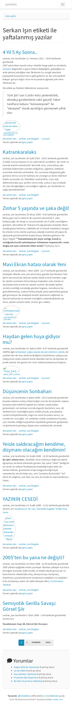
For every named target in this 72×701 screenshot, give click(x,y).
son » (48, 642)
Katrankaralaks (19, 152)
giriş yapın (27, 142)
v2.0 (45, 695)
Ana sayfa (10, 16)
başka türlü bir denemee (26, 667)
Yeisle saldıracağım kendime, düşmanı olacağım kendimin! (34, 447)
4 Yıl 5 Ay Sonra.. (20, 52)
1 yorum (45, 138)
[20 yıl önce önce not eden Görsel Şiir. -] (11, 369)
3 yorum (45, 251)
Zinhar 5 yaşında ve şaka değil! (36, 208)
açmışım (7, 68)
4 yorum (45, 323)
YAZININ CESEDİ (20, 499)
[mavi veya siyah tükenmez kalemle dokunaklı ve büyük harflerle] (9, 528)
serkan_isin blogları (29, 138)
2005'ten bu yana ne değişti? (33, 557)
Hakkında (53, 695)
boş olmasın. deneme (25, 674)
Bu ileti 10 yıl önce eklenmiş (28, 681)
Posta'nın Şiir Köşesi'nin (26, 677)
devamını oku (9, 138)
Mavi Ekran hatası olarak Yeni (34, 264)
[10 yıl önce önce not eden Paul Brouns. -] (11, 311)
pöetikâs (11, 4)
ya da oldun (20, 670)
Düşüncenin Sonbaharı (27, 391)
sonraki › (36, 642)
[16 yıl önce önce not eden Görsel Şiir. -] (11, 126)
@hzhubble (24, 695)
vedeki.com (57, 699)
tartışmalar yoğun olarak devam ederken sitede (39, 351)
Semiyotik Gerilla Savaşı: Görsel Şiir (29, 606)
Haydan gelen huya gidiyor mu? (31, 339)
